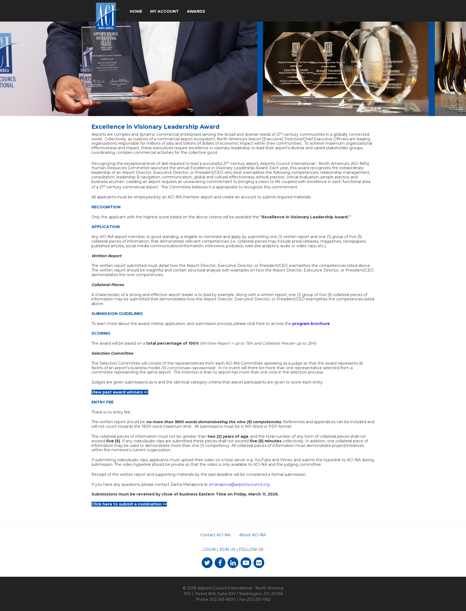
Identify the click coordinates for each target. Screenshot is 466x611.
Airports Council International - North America (240, 588)
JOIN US (227, 549)
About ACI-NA (252, 534)
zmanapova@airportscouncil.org (239, 484)
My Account (164, 11)
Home (136, 11)
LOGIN (209, 549)
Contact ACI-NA (215, 534)
